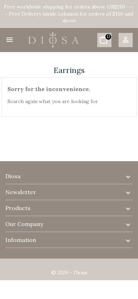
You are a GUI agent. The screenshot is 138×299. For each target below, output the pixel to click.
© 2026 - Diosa (69, 272)
